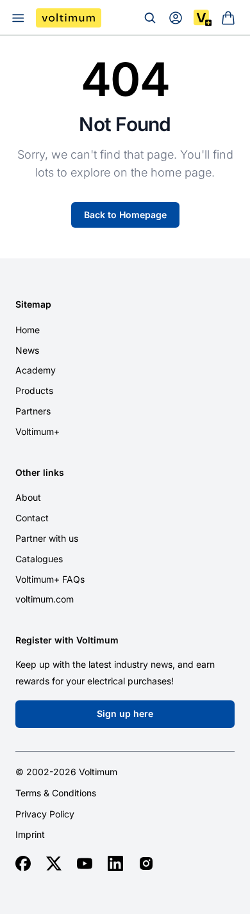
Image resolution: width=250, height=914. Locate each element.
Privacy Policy (44, 814)
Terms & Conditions (55, 793)
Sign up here (125, 713)
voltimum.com (44, 599)
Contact (32, 517)
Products (34, 390)
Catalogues (39, 558)
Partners (33, 411)
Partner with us (46, 538)
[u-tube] (84, 863)
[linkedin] (115, 863)
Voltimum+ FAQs (50, 579)
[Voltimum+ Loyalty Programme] (202, 17)
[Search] (150, 17)
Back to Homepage (125, 214)
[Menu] (18, 18)
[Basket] (228, 17)
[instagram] (146, 863)
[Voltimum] (68, 18)
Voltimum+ (37, 431)
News (27, 350)
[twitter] (54, 863)
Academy (35, 370)
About (28, 497)
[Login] (175, 17)
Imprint (30, 835)
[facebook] (23, 863)
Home (27, 329)
